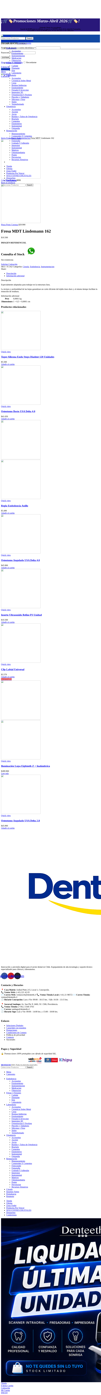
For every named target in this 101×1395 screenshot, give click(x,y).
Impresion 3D (17, 1121)
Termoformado (18, 1133)
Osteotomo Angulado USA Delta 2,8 (20, 820)
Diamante (16, 1097)
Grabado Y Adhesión (20, 1170)
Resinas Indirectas (19, 1114)
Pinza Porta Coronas (10, 225)
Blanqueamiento (18, 1161)
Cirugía (26, 267)
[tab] (53, 273)
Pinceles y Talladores (20, 1126)
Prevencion (16, 1184)
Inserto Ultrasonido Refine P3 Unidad (21, 615)
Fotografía (16, 1168)
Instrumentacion (24, 138)
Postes (14, 1182)
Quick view (6, 352)
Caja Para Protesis (9, 180)
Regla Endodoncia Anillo (14, 505)
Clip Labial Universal (12, 669)
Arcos (14, 1142)
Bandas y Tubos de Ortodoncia (24, 1144)
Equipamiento (17, 1083)
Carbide (15, 1095)
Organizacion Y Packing (22, 1123)
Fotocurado (16, 1166)
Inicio (3, 138)
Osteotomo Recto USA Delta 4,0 (18, 411)
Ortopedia (16, 1156)
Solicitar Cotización (9, 264)
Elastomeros (17, 1152)
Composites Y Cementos (22, 1163)
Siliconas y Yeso (18, 1128)
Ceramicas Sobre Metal (21, 1109)
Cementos (16, 1149)
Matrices (15, 1177)
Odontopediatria (18, 1180)
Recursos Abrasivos (20, 1187)
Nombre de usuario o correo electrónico (18, 48)
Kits (13, 1100)
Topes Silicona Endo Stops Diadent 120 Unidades (27, 356)
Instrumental (17, 1154)
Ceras (14, 1112)
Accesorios (16, 1081)
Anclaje (15, 1140)
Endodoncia (11, 138)
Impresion (16, 1173)
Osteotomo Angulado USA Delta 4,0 (20, 560)
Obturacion (16, 1090)
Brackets (15, 1147)
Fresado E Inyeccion (20, 1119)
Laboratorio (16, 1102)
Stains (14, 1130)
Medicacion (16, 1088)
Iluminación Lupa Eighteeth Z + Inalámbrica (25, 766)
